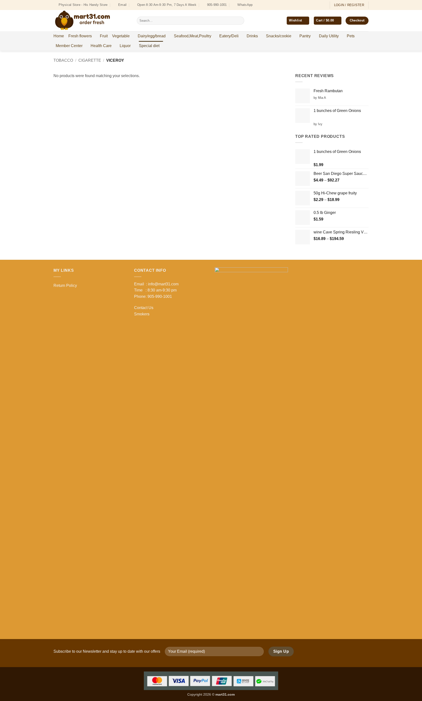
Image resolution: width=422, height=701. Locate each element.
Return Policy (65, 285)
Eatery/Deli (229, 36)
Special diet (149, 46)
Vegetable (121, 36)
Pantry (305, 36)
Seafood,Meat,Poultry (192, 36)
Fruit (104, 36)
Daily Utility (329, 36)
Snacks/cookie (278, 36)
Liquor (125, 46)
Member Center (69, 46)
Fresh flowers (80, 36)
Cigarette (89, 60)
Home (58, 36)
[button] (327, 21)
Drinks (252, 36)
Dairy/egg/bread (152, 36)
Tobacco (63, 60)
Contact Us (143, 308)
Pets (351, 36)
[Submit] (239, 21)
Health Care (101, 46)
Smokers (141, 314)
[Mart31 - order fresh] (91, 20)
